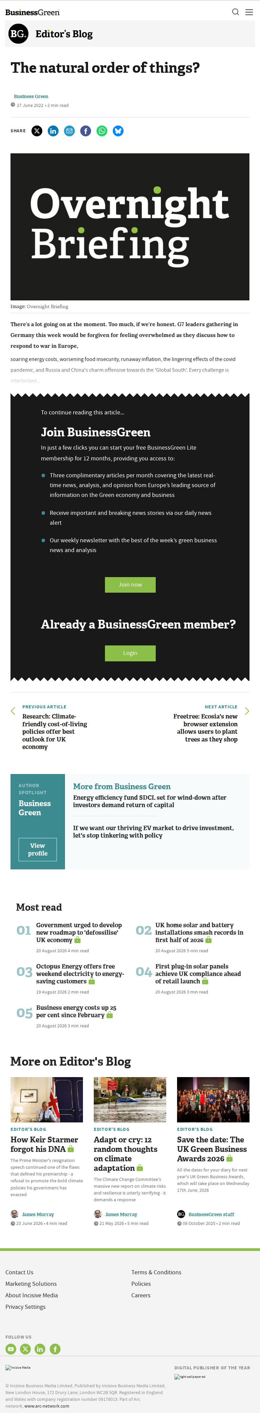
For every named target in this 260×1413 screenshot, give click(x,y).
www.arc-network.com (46, 1406)
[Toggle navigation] (247, 12)
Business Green (31, 96)
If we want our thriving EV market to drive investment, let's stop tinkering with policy (153, 832)
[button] (235, 12)
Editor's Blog (28, 1129)
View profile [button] (37, 850)
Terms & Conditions (156, 1272)
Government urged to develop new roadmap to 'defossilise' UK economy (79, 932)
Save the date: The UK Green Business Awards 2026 (212, 1149)
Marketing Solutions (31, 1284)
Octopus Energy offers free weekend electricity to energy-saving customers (80, 973)
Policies (141, 1284)
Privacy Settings (25, 1307)
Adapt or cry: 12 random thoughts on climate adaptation (125, 1154)
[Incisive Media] (17, 1367)
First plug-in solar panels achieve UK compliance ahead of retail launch (198, 973)
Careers (141, 1295)
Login (130, 653)
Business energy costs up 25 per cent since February (76, 1011)
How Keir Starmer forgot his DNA (44, 1144)
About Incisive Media (31, 1295)
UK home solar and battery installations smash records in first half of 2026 (199, 932)
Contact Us (19, 1272)
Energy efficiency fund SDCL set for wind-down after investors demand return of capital (149, 802)
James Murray (38, 1214)
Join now (130, 585)
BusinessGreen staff (211, 1214)
